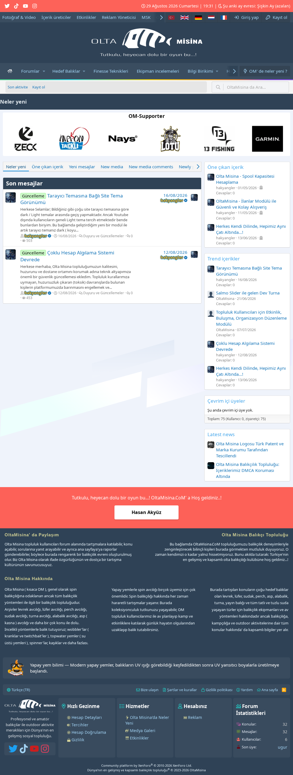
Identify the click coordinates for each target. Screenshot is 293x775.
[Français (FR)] (223, 17)
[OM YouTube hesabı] (25, 6)
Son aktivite (18, 87)
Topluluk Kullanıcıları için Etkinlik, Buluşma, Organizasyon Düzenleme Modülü (251, 318)
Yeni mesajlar (82, 166)
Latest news (221, 434)
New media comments (151, 166)
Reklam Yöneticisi (119, 17)
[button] (44, 71)
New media (112, 166)
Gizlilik (78, 739)
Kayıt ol (38, 87)
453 (29, 297)
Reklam (195, 717)
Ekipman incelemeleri (158, 71)
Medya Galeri (142, 730)
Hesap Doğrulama (89, 732)
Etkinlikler (86, 17)
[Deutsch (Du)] (198, 17)
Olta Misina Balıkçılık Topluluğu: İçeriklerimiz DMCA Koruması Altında (247, 470)
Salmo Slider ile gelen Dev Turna (248, 293)
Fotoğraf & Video (19, 17)
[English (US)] (184, 17)
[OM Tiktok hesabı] (16, 6)
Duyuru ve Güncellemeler (103, 236)
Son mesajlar (24, 183)
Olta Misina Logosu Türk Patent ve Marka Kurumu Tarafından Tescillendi (250, 449)
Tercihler (80, 724)
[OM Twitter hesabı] (7, 6)
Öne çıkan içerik (47, 166)
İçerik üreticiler (56, 17)
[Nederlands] (211, 17)
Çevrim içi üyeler (226, 401)
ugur (282, 747)
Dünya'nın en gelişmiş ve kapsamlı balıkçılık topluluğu (146, 770)
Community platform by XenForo (146, 765)
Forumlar (30, 71)
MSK (146, 17)
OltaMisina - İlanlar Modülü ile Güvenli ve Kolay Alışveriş (246, 204)
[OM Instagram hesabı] (34, 6)
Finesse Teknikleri (111, 71)
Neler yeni (16, 166)
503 (29, 240)
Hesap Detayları (87, 717)
